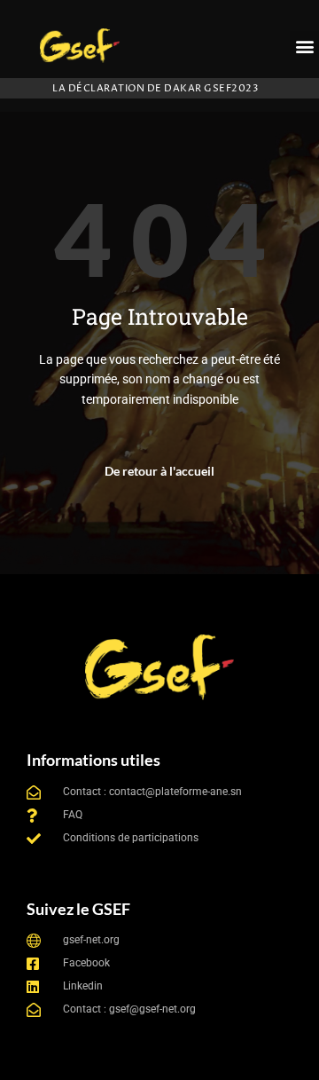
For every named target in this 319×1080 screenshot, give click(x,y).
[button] (304, 45)
